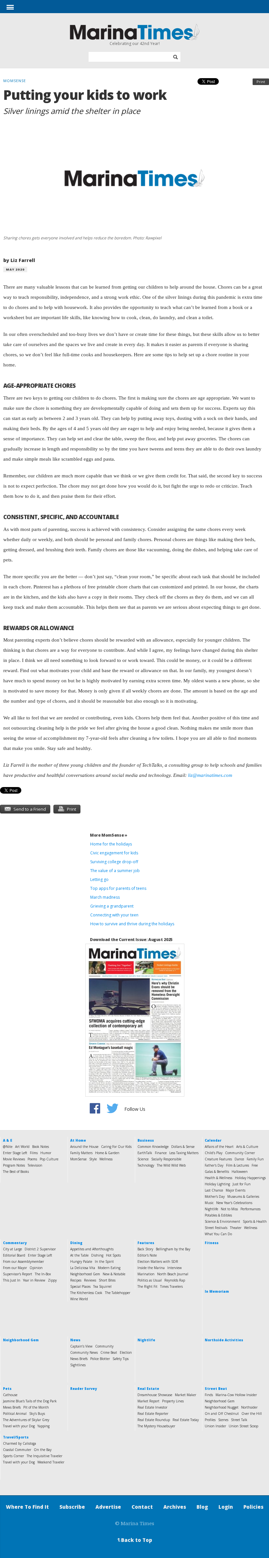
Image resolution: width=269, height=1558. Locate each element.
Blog (202, 1506)
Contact (142, 1506)
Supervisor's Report (17, 1274)
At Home (78, 1140)
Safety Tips (121, 1358)
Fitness (211, 1242)
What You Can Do (218, 1234)
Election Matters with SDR (157, 1261)
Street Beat (216, 1388)
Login (225, 1506)
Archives (174, 1506)
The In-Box (43, 1274)
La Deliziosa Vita (82, 1267)
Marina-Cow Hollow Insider (236, 1395)
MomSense (78, 1159)
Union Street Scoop (243, 1426)
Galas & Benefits (217, 1171)
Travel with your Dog (19, 1426)
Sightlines (78, 1365)
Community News (84, 1352)
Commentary (15, 1242)
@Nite (7, 1146)
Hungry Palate (81, 1261)
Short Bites (107, 1280)
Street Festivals (216, 1227)
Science (143, 1159)
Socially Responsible (166, 1159)
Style (93, 1159)
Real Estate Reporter (152, 1413)
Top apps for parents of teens (118, 888)
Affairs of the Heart (219, 1146)
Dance (239, 1159)
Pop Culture (49, 1159)
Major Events (235, 1190)
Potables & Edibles (218, 1215)
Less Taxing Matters (183, 1153)
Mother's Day (215, 1196)
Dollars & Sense (183, 1146)
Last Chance (214, 1190)
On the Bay (43, 1449)
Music (209, 1202)
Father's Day (214, 1165)
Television (35, 1165)
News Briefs (79, 1358)
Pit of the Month (36, 1407)
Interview (174, 1267)
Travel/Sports (16, 1437)
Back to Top (134, 1540)
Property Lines (173, 1401)
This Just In (11, 1280)
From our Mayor (15, 1267)
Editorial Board (14, 1255)
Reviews (90, 1280)
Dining (76, 1242)
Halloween (240, 1171)
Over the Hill (251, 1413)
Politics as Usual (149, 1280)
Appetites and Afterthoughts (92, 1249)
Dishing (97, 1255)
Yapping (43, 1426)
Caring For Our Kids (116, 1146)
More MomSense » (108, 835)
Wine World (79, 1299)
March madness (105, 897)
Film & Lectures (237, 1165)
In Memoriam (217, 1291)
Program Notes (14, 1165)
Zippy (52, 1280)
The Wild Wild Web (171, 1165)
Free (255, 1165)
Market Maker (185, 1395)
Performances (250, 1209)
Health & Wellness (218, 1177)
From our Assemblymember (23, 1261)
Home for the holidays (111, 844)
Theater (235, 1227)
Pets (7, 1388)
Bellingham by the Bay (173, 1249)
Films (34, 1153)
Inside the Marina (151, 1267)
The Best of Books (16, 1171)
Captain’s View (81, 1346)
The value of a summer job (115, 870)
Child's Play (213, 1153)
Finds (209, 1395)
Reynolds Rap (174, 1280)
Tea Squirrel (102, 1286)
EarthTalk (144, 1153)
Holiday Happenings (250, 1177)
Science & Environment (222, 1221)
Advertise (108, 1506)
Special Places (80, 1286)
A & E (7, 1140)
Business (145, 1140)
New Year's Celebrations (234, 1202)
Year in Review (34, 1280)
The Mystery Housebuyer (156, 1426)
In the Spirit (104, 1261)
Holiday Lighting (217, 1184)
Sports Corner (13, 1456)
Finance (161, 1153)
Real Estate (148, 1388)
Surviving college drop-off (114, 862)
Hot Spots (113, 1255)
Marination (146, 1274)
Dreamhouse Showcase (154, 1395)
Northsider (249, 1407)
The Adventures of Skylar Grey (26, 1419)
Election (126, 1352)
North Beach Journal (172, 1274)
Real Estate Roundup (153, 1419)
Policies (253, 1506)
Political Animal (15, 1413)
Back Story (145, 1249)
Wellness (106, 1159)
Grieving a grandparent (112, 906)
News (75, 1340)
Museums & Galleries (243, 1196)
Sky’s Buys (37, 1413)
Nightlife (211, 1209)
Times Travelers (171, 1286)
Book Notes (40, 1146)
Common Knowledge (153, 1146)
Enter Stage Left (15, 1153)
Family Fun (255, 1159)
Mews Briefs (12, 1407)
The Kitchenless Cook (86, 1292)
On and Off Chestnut (222, 1413)
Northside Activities (224, 1340)
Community (104, 1346)
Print (261, 81)
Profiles (210, 1419)
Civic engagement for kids (114, 853)
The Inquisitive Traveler (44, 1456)
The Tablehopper (117, 1292)
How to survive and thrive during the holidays (132, 924)
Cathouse (10, 1395)
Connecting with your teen (114, 915)
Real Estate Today (186, 1419)
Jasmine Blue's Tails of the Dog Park (30, 1401)
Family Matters (81, 1153)
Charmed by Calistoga (19, 1443)
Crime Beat (108, 1352)
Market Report (148, 1401)
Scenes (223, 1419)
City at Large (12, 1249)
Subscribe (72, 1506)
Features (145, 1242)
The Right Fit (147, 1286)
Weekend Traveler (50, 1462)
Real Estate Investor (152, 1407)
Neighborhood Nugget (221, 1407)
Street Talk (239, 1419)
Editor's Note (147, 1255)
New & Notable (114, 1274)
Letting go (99, 879)
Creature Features (218, 1159)
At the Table (79, 1255)
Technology (145, 1165)
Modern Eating (109, 1267)
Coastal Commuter (17, 1449)
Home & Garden (107, 1153)
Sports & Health (255, 1221)
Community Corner (240, 1153)
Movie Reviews (14, 1159)
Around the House (84, 1146)
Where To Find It (27, 1506)
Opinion (36, 1267)
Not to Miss (229, 1209)
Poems (32, 1159)
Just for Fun (242, 1184)
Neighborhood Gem (85, 1274)
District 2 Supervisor (40, 1249)
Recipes (75, 1280)
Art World (22, 1146)
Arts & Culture (247, 1146)
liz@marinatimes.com (210, 775)
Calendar (213, 1140)
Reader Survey (83, 1388)
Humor (45, 1153)
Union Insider (215, 1426)
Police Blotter (100, 1358)
